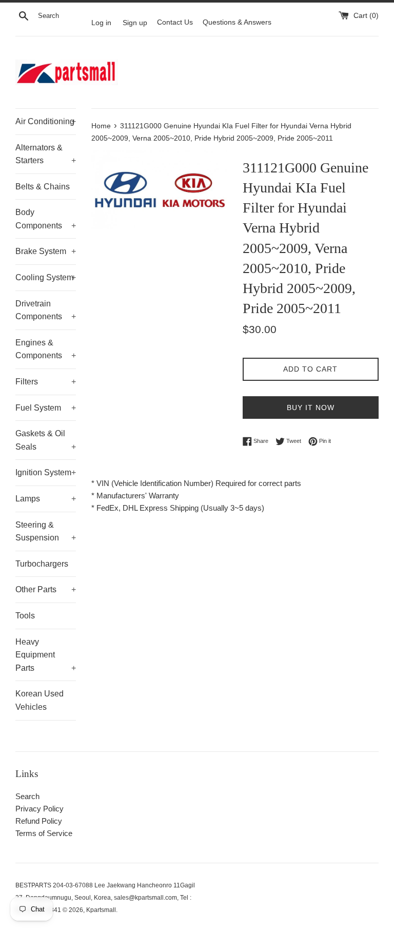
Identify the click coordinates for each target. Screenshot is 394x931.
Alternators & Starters (45, 154)
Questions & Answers (237, 22)
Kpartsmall (101, 910)
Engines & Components (45, 349)
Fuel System (45, 407)
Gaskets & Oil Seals (45, 440)
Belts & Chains (42, 186)
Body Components (45, 219)
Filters (45, 381)
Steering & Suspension (45, 531)
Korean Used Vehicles (39, 700)
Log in (101, 22)
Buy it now (310, 407)
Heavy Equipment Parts (45, 654)
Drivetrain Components (45, 310)
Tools (25, 615)
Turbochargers (41, 563)
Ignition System (45, 472)
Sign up (135, 22)
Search (27, 796)
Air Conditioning (45, 121)
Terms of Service (43, 833)
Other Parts (45, 589)
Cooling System (45, 277)
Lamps (45, 498)
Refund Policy (38, 821)
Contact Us (175, 22)
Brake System (45, 251)
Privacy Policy (39, 808)
